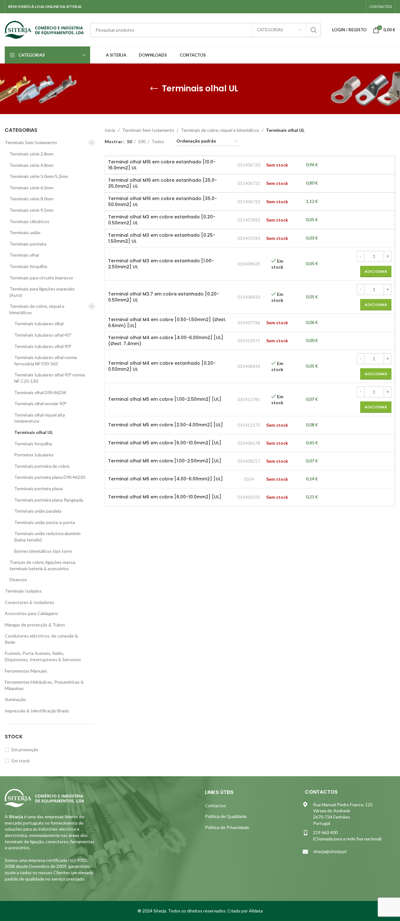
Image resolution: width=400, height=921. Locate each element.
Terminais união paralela (37, 511)
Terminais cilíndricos (29, 221)
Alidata (256, 910)
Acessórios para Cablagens (31, 613)
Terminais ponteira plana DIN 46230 (49, 477)
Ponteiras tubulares (33, 454)
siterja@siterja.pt (330, 851)
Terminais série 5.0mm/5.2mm (38, 176)
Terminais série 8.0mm (31, 198)
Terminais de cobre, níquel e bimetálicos (37, 309)
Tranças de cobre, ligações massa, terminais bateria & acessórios (42, 565)
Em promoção (25, 749)
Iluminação (15, 699)
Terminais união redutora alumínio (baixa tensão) (47, 536)
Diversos (18, 579)
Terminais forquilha (28, 266)
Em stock (21, 760)
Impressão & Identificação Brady (37, 710)
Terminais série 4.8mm (31, 165)
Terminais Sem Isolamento (31, 142)
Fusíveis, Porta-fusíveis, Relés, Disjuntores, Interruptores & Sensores (43, 656)
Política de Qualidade (226, 816)
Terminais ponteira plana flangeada (48, 500)
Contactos (215, 805)
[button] (375, 271)
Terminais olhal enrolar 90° (40, 403)
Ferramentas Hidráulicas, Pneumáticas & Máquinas (44, 685)
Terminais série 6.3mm (31, 187)
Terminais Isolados (23, 591)
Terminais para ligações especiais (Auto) (42, 292)
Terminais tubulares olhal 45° (42, 335)
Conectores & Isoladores (29, 602)
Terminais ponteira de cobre (42, 466)
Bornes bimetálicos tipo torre (43, 551)
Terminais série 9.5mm (31, 210)
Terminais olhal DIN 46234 (40, 392)
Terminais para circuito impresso (41, 277)
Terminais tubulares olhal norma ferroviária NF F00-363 (45, 360)
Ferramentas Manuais (26, 671)
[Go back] (154, 88)
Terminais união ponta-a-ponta (44, 522)
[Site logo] (44, 29)
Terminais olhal (24, 255)
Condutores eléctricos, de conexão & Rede (41, 639)
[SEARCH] (313, 30)
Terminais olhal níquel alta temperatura (39, 418)
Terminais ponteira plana (38, 488)
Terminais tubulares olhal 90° (42, 346)
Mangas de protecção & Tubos (35, 624)
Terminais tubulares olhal (39, 323)
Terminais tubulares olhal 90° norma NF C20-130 (49, 378)
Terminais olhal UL (33, 432)
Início (110, 130)
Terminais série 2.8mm (31, 153)
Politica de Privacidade (227, 827)
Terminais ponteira (27, 244)
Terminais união (24, 232)
